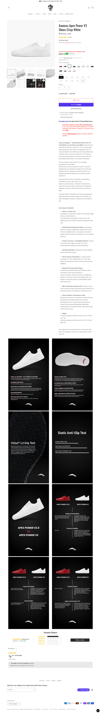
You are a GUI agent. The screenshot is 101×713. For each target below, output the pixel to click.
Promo (48, 680)
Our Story (42, 680)
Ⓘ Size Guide (72, 93)
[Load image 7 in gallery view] (21, 83)
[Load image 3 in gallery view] (31, 73)
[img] (12, 653)
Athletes (53, 680)
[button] (9, 7)
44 (72, 81)
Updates (59, 680)
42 (62, 81)
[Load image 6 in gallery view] (11, 83)
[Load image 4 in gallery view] (40, 73)
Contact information (71, 709)
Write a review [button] (80, 640)
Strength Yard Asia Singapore (17, 709)
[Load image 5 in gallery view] (50, 73)
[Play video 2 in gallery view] (40, 83)
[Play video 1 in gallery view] (31, 83)
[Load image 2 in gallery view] (21, 73)
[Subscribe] (33, 690)
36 (61, 77)
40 (83, 78)
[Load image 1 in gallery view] (11, 73)
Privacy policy (45, 709)
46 (83, 80)
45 (78, 81)
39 (78, 78)
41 (89, 78)
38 (72, 78)
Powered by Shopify (28, 709)
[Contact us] (98, 710)
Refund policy (37, 709)
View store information (66, 117)
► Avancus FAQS (63, 93)
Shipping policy (62, 709)
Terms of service (53, 709)
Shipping (68, 42)
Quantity (61, 84)
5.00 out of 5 (25, 639)
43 (67, 81)
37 (67, 78)
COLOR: (64, 62)
